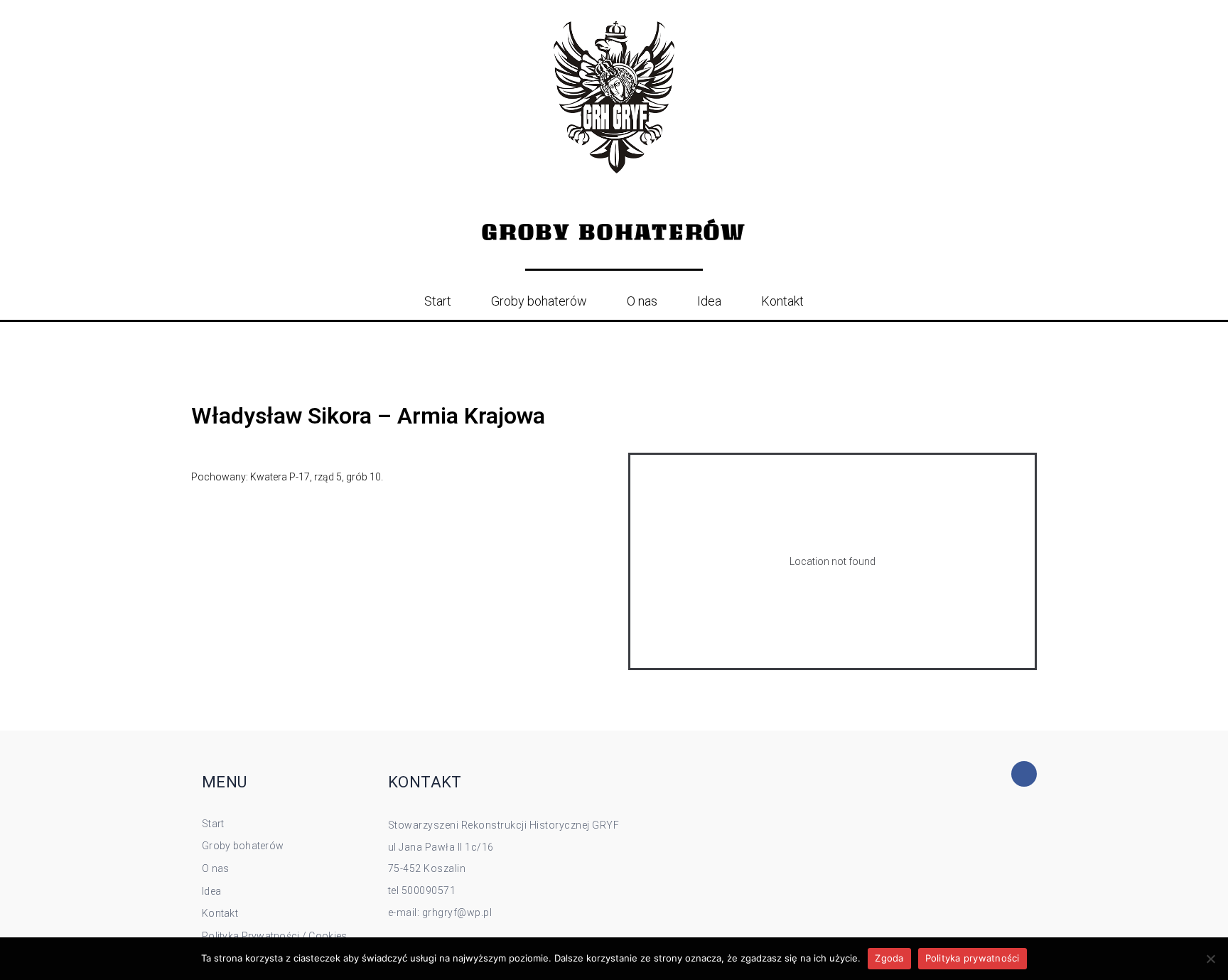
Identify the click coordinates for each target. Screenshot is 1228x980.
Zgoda (889, 958)
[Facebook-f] (1024, 774)
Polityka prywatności (972, 958)
